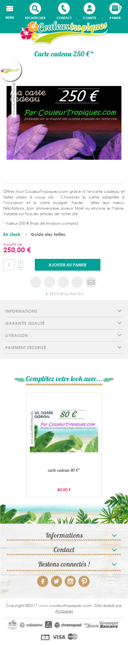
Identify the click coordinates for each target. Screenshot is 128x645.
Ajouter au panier (67, 264)
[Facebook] (42, 581)
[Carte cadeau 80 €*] (64, 430)
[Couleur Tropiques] (64, 33)
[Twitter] (56, 581)
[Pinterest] (84, 581)
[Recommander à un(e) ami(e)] (90, 282)
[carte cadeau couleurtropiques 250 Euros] (64, 122)
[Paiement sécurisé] (64, 631)
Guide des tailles (48, 234)
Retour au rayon (66, 294)
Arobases (64, 611)
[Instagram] (70, 581)
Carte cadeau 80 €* (64, 471)
